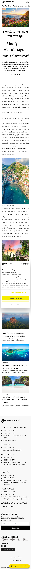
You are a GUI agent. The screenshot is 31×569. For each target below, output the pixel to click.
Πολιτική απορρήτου (15, 560)
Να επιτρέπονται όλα (15, 298)
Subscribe (15, 528)
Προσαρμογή (15, 303)
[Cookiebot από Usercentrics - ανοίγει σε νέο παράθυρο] (22, 264)
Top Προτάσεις (6, 6)
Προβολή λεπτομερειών (18, 292)
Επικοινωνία (15, 564)
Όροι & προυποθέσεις (15, 557)
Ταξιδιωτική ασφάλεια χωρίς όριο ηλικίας (15, 504)
